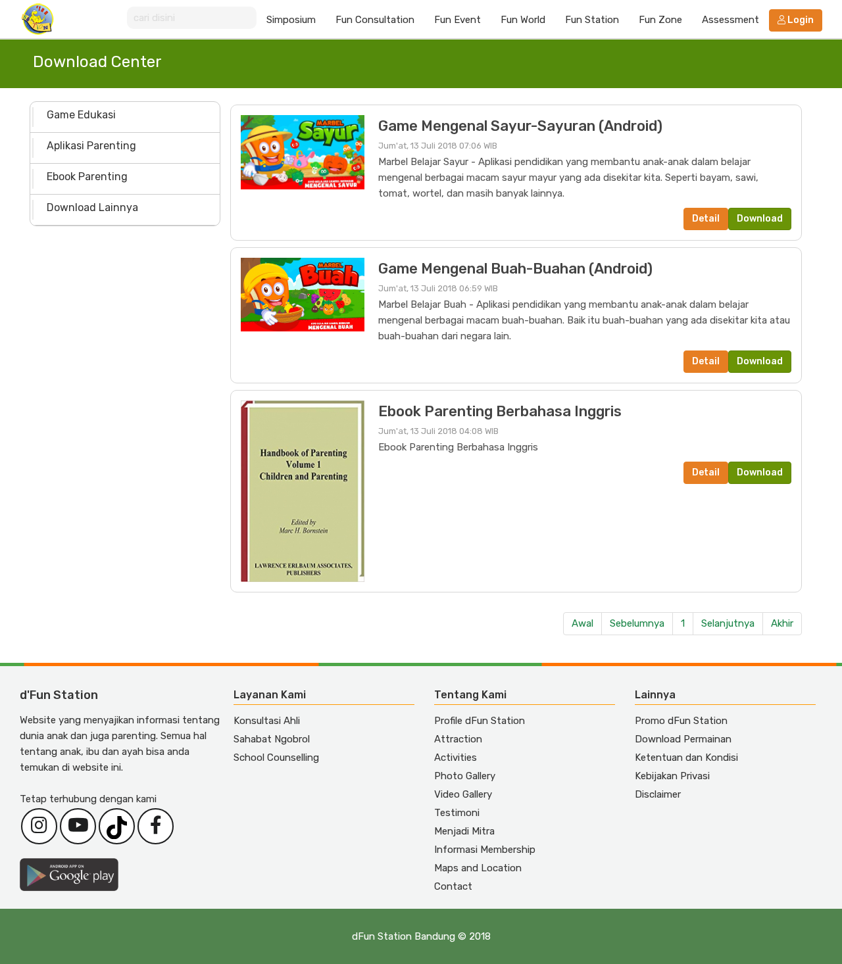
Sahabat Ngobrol (272, 739)
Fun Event (457, 20)
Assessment (730, 20)
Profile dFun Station (479, 721)
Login (799, 20)
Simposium (291, 20)
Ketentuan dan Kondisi (686, 757)
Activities (455, 757)
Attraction (458, 739)
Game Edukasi (81, 114)
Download (760, 218)
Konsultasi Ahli (267, 721)
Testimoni (457, 813)
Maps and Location (478, 868)
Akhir (782, 623)
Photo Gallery (464, 776)
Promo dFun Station (681, 721)
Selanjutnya (728, 623)
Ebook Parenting (87, 176)
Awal (582, 623)
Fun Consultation (374, 20)
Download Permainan (683, 739)
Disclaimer (658, 794)
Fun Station (592, 20)
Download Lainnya (92, 207)
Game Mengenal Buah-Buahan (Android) (515, 268)
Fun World (523, 20)
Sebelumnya (637, 623)
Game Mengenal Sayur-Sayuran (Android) (520, 126)
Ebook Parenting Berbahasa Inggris (500, 411)
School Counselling (276, 757)
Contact (453, 886)
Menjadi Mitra (464, 831)
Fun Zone (660, 20)
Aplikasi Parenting (91, 145)
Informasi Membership (484, 850)
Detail (706, 218)
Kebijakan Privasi (672, 776)
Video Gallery (463, 794)
